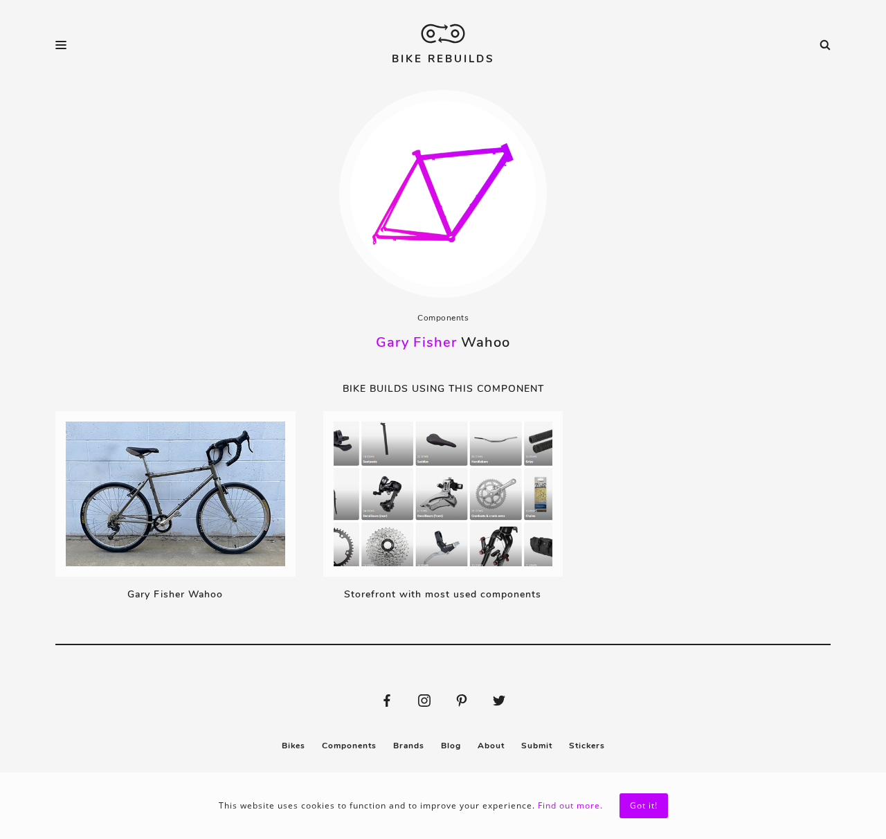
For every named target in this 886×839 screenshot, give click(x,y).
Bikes (293, 745)
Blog (451, 745)
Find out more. (570, 805)
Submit (536, 745)
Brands (408, 745)
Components (443, 317)
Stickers (587, 745)
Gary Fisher (416, 342)
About (491, 745)
